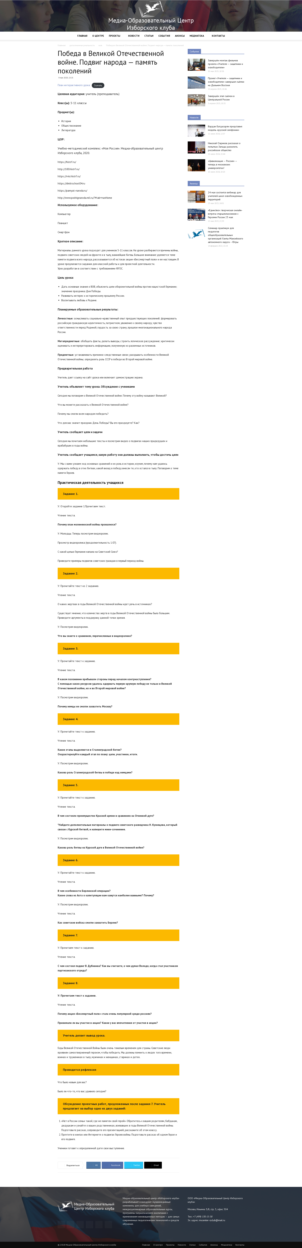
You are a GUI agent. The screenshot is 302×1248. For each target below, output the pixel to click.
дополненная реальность (82, 45)
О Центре (98, 35)
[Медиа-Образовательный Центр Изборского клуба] (151, 16)
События (164, 35)
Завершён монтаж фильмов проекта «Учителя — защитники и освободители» (225, 64)
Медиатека (197, 35)
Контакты (218, 35)
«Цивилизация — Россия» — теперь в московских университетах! (222, 164)
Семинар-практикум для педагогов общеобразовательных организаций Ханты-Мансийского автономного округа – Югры (225, 235)
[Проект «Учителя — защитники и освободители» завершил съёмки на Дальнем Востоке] (196, 82)
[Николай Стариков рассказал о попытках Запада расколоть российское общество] (196, 147)
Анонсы (180, 35)
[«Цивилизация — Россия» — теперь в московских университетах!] (196, 165)
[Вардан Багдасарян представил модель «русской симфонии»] (196, 131)
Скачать (98, 85)
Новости (133, 35)
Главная (82, 35)
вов (100, 45)
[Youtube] (108, 1224)
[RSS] (89, 1224)
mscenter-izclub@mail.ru (212, 1220)
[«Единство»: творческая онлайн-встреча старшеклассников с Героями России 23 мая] (196, 214)
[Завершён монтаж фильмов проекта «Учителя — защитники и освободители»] (196, 65)
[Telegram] (61, 1224)
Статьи (148, 35)
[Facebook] (70, 1224)
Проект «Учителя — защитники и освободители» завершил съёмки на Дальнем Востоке (226, 82)
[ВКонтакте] (98, 1224)
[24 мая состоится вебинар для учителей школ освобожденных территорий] (196, 197)
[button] (240, 36)
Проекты (114, 35)
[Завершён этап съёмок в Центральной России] (196, 100)
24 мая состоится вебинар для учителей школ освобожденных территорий (225, 196)
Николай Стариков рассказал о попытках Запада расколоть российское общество (224, 147)
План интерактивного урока (74, 85)
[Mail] (80, 1224)
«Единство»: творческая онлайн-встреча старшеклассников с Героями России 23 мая (225, 214)
